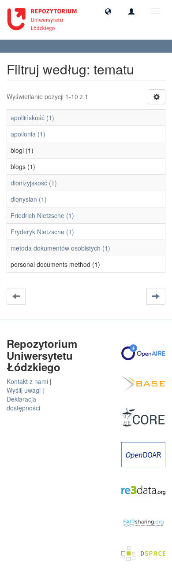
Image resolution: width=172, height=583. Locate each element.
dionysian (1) (29, 199)
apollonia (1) (28, 133)
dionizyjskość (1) (34, 182)
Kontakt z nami (27, 381)
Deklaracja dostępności (23, 403)
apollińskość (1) (32, 117)
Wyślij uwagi (24, 390)
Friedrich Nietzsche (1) (42, 215)
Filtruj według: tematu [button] (39, 46)
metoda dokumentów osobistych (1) (60, 248)
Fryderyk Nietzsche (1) (42, 231)
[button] (108, 11)
